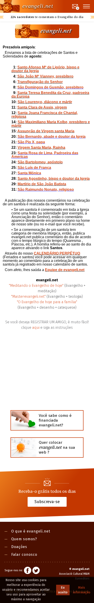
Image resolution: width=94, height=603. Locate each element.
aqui (35, 327)
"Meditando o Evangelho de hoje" (36, 285)
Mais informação (81, 590)
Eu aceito (63, 590)
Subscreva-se (47, 501)
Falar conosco (24, 554)
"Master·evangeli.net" (28, 296)
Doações (19, 547)
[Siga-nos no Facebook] (27, 571)
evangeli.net (37, 6)
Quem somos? (24, 539)
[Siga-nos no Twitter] (36, 571)
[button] (86, 6)
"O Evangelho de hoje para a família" (47, 302)
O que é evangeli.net (30, 531)
